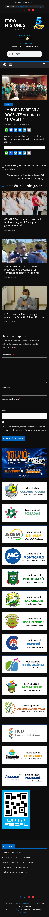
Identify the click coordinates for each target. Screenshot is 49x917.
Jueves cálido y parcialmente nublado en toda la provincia (25, 167)
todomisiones (24, 125)
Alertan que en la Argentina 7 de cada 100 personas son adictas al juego (25, 177)
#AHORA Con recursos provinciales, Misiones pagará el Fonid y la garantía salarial (24, 222)
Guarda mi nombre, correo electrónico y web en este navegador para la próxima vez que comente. (24, 428)
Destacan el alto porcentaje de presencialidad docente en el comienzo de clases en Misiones (21, 269)
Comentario (8, 354)
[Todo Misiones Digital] (5, 65)
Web (4, 410)
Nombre (6, 387)
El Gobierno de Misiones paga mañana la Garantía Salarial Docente (24, 315)
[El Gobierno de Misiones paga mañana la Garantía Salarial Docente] (24, 288)
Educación (8, 104)
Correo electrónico (11, 399)
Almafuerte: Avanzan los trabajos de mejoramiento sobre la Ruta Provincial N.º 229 (28, 6)
